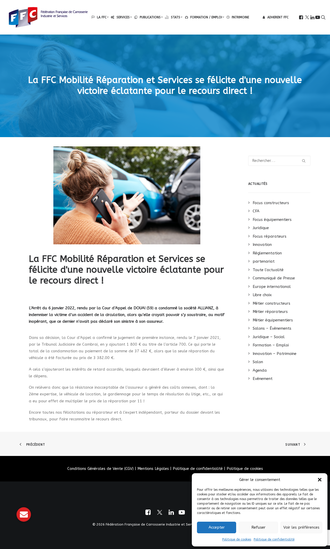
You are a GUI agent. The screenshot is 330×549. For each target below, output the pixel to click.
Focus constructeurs (271, 203)
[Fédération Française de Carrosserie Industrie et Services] (48, 17)
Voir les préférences (301, 527)
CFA (256, 211)
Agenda (260, 370)
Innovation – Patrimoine (274, 353)
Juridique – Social (269, 337)
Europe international (272, 286)
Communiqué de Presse (274, 278)
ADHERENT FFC (277, 17)
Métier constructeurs (271, 303)
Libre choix (262, 295)
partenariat (264, 261)
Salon (258, 362)
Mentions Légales (153, 468)
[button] (319, 479)
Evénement (263, 378)
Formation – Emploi (271, 345)
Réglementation (267, 253)
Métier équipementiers (273, 320)
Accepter (217, 527)
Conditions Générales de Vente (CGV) (100, 468)
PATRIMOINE (240, 17)
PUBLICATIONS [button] (150, 17)
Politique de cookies (236, 539)
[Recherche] (279, 161)
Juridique (261, 228)
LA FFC (101, 17)
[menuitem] (100, 17)
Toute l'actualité (268, 270)
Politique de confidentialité (274, 539)
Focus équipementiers (272, 219)
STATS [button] (175, 17)
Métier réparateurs (270, 311)
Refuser (258, 527)
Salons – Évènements (272, 328)
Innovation (262, 244)
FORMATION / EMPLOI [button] (206, 17)
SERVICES (123, 17)
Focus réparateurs (269, 236)
